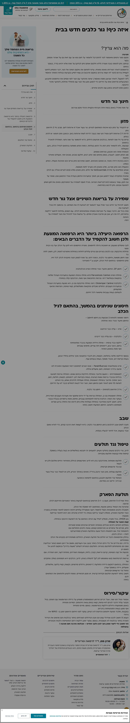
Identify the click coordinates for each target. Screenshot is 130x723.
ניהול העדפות (9, 716)
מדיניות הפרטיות (55, 716)
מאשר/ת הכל (38, 716)
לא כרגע (24, 716)
